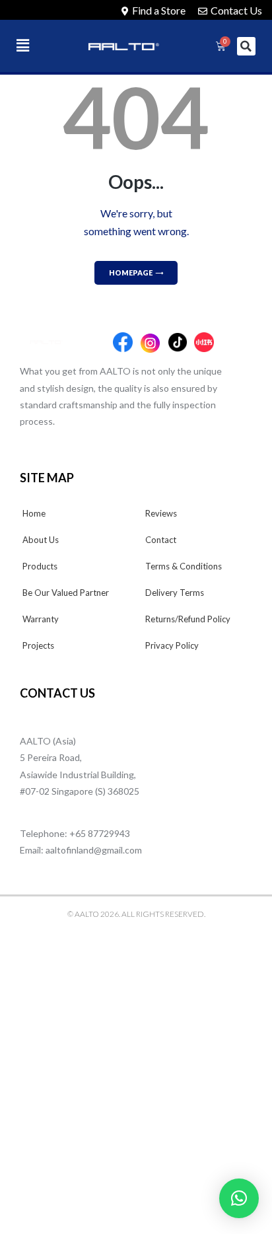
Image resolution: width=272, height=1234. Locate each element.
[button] (35, 45)
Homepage (131, 272)
